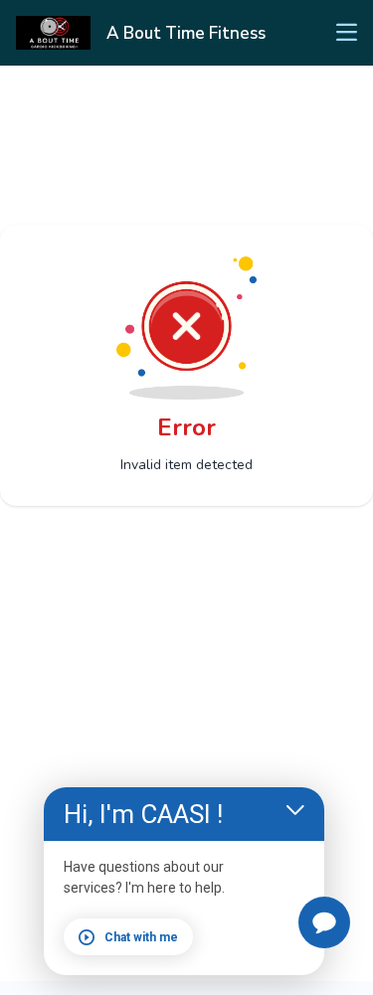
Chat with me (141, 937)
